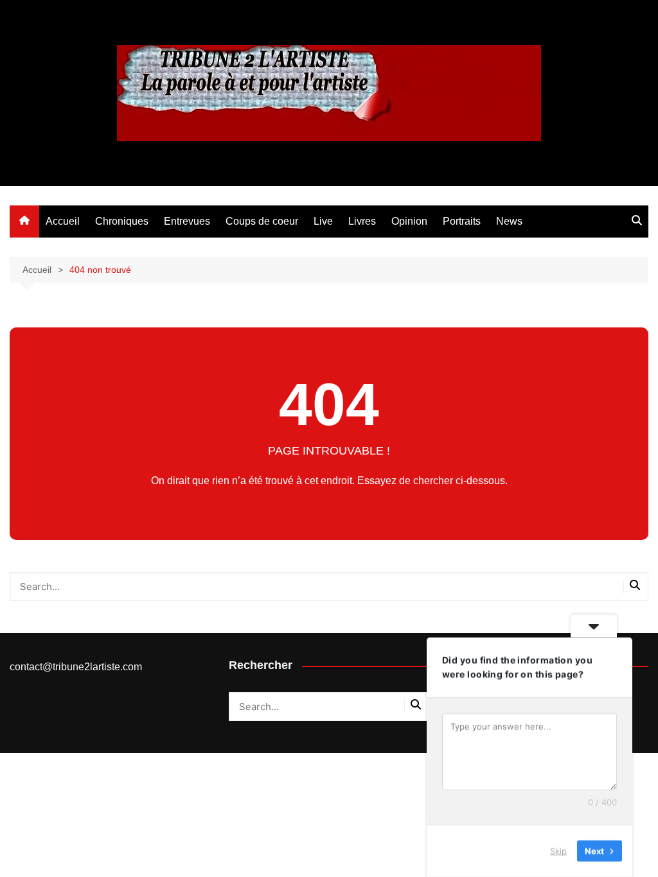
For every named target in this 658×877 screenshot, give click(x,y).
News (509, 221)
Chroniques (121, 221)
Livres (362, 221)
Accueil (63, 221)
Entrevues (187, 221)
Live (323, 221)
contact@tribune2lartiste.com (76, 666)
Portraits (462, 221)
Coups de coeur (262, 221)
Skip (558, 851)
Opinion (409, 221)
